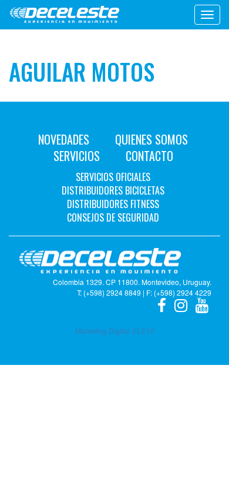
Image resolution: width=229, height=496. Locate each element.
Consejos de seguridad (113, 217)
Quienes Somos (151, 139)
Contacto (149, 156)
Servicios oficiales (113, 177)
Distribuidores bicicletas (113, 190)
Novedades (63, 139)
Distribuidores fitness (113, 204)
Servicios (76, 156)
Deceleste (64, 15)
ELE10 (143, 331)
